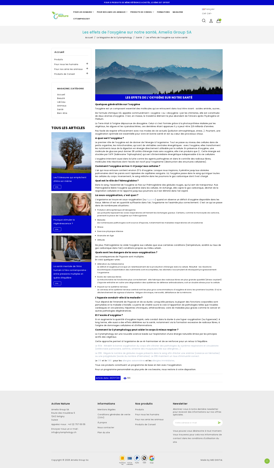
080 (109, 360)
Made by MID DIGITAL (212, 460)
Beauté (61, 98)
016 (99, 360)
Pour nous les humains (66, 64)
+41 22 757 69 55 (76, 424)
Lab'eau (61, 102)
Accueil (59, 52)
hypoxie (151, 199)
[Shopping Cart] (219, 21)
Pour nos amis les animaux (68, 69)
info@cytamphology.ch (63, 432)
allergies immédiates (163, 360)
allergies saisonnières (133, 360)
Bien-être (62, 113)
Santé (60, 109)
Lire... (57, 187)
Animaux (62, 105)
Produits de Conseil (64, 74)
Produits (58, 59)
